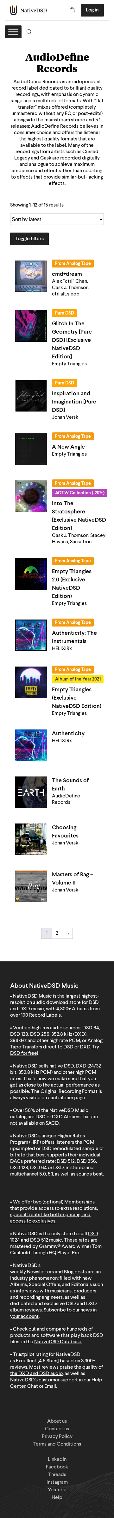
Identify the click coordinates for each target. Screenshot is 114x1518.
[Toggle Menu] (13, 32)
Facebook (57, 1467)
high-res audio (47, 1028)
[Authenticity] (31, 745)
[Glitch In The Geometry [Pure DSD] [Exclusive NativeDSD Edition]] (31, 326)
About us (57, 1421)
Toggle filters (29, 238)
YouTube (57, 1490)
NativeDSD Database (57, 1342)
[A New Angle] (31, 449)
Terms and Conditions (57, 1444)
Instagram (57, 1482)
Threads (57, 1474)
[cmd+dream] (31, 276)
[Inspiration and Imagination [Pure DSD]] (31, 396)
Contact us (57, 1429)
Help (57, 1497)
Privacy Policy (57, 1436)
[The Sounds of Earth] (31, 792)
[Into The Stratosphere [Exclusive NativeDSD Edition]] (31, 496)
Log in (92, 10)
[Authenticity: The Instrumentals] (31, 635)
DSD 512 (39, 1240)
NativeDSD (28, 10)
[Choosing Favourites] (31, 839)
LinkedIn (57, 1459)
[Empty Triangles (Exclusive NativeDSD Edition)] (31, 682)
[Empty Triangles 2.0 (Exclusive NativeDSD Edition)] (31, 574)
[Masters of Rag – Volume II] (31, 886)
